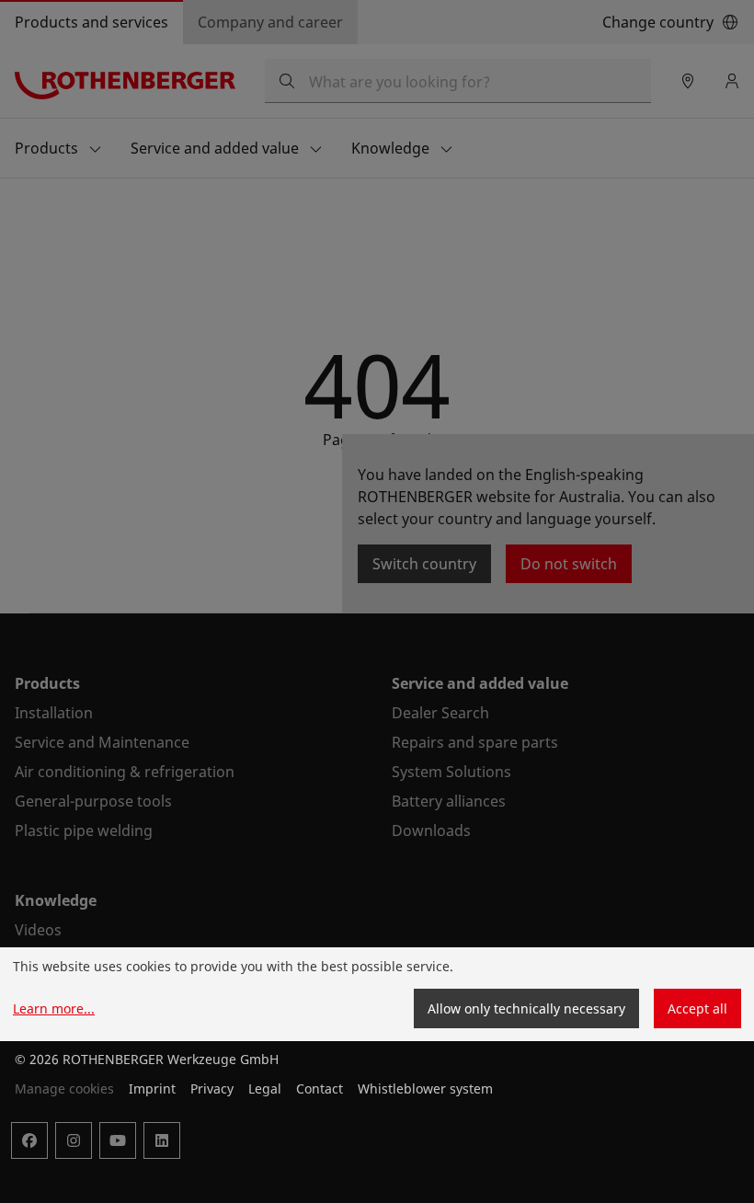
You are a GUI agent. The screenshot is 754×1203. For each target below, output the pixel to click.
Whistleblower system (425, 1088)
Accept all (697, 1008)
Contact (319, 1088)
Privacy (212, 1088)
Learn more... (54, 1008)
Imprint (152, 1088)
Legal (264, 1088)
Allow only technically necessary (526, 1008)
